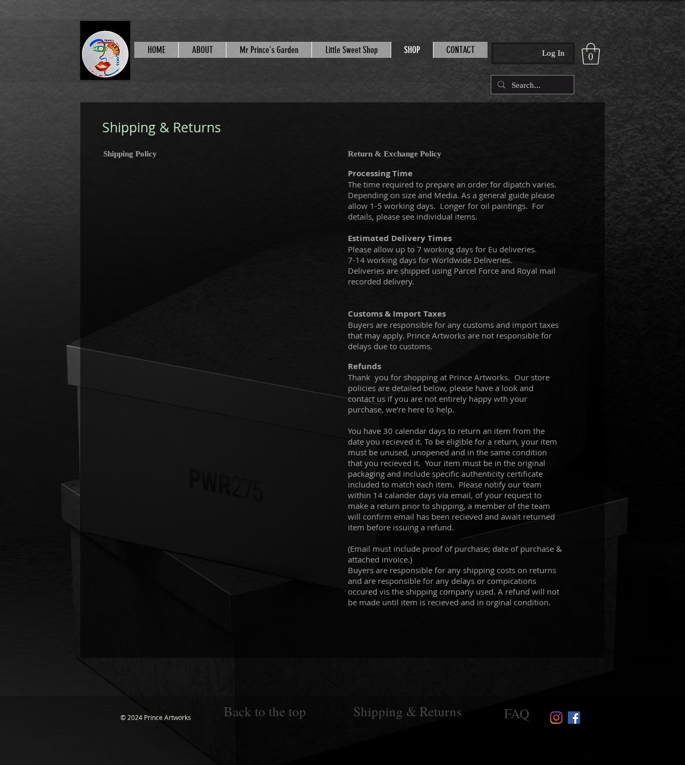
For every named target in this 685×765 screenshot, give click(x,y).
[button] (591, 53)
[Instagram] (556, 717)
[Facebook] (574, 717)
